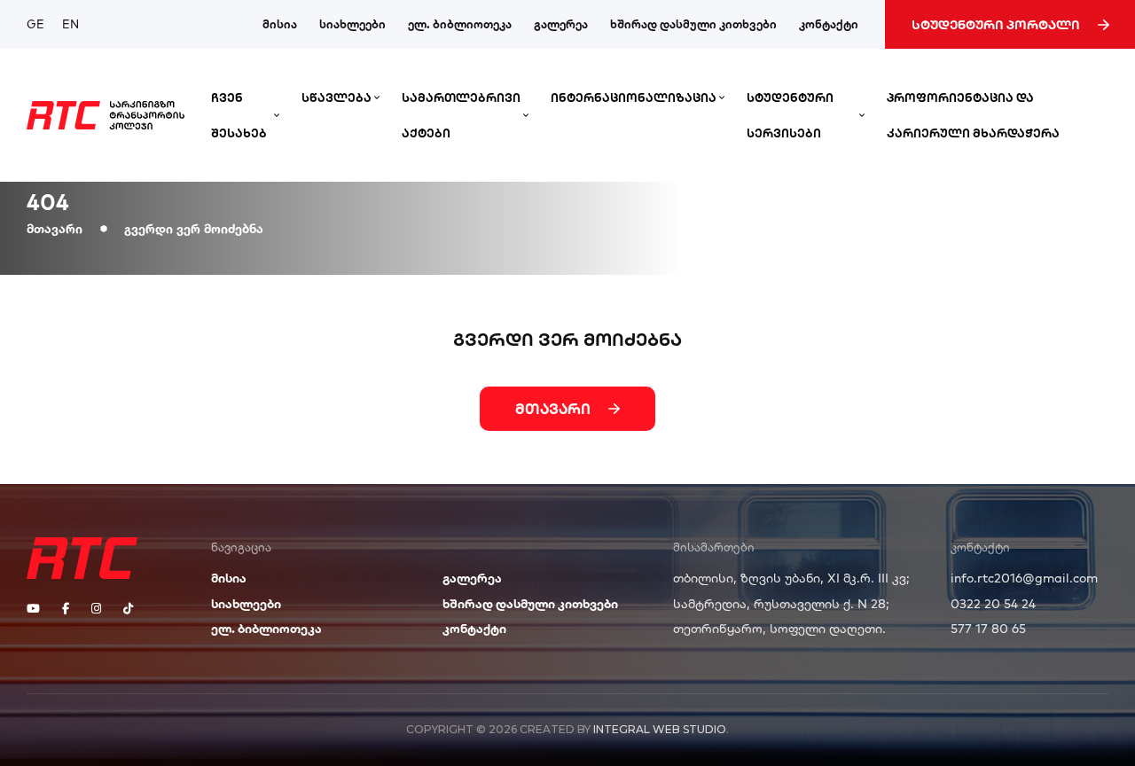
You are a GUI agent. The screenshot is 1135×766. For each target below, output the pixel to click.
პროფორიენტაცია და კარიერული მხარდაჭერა (973, 115)
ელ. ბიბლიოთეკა (460, 24)
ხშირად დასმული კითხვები (693, 24)
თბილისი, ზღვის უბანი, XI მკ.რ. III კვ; (791, 578)
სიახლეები (352, 24)
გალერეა (561, 24)
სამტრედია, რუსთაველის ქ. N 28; (781, 604)
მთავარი (54, 228)
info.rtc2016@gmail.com (1024, 578)
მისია (279, 24)
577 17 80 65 (988, 629)
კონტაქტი (828, 24)
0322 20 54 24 (993, 604)
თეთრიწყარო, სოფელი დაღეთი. (779, 629)
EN (70, 24)
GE (35, 24)
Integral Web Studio (659, 729)
